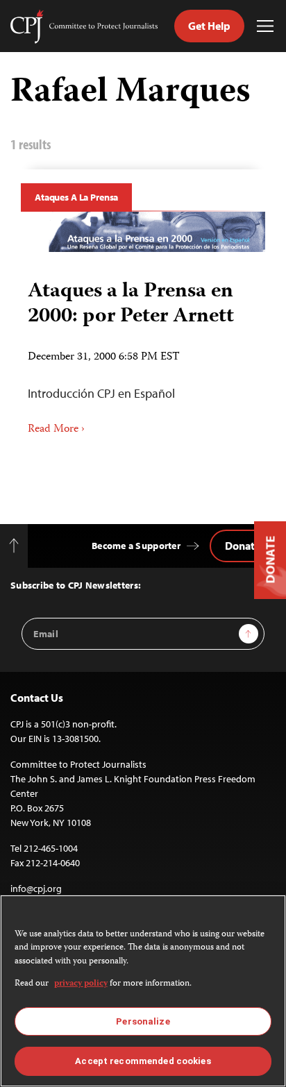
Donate (242, 546)
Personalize (142, 1021)
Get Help (209, 26)
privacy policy (81, 984)
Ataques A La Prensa (76, 197)
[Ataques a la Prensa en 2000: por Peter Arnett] (143, 232)
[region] (143, 991)
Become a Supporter (136, 545)
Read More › (56, 429)
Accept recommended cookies (142, 1061)
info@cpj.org (36, 888)
